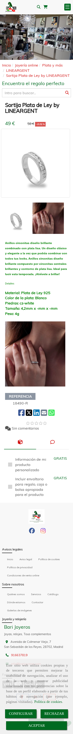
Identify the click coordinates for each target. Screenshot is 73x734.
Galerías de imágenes (19, 610)
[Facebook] (32, 532)
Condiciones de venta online (23, 575)
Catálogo (53, 594)
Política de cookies (48, 702)
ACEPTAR (36, 725)
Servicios (36, 594)
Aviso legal (25, 559)
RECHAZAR (54, 714)
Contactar (37, 602)
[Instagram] (43, 532)
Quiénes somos (16, 594)
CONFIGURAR (21, 714)
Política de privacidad (19, 567)
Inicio (10, 559)
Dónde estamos (16, 602)
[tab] (20, 442)
